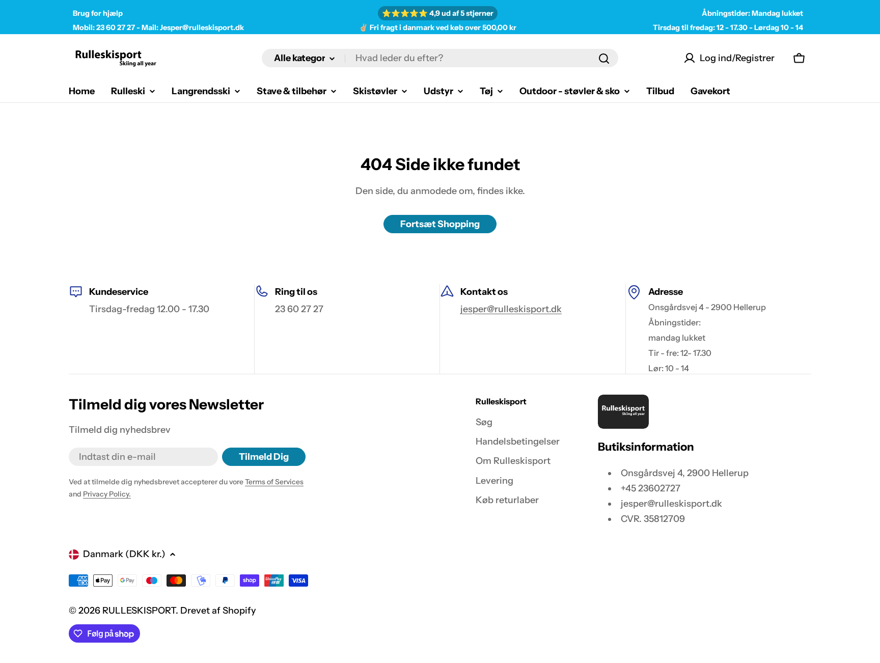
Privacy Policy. (107, 494)
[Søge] (604, 58)
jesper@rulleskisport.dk (511, 309)
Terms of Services (274, 481)
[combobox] (440, 58)
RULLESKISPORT (139, 610)
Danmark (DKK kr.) (124, 554)
